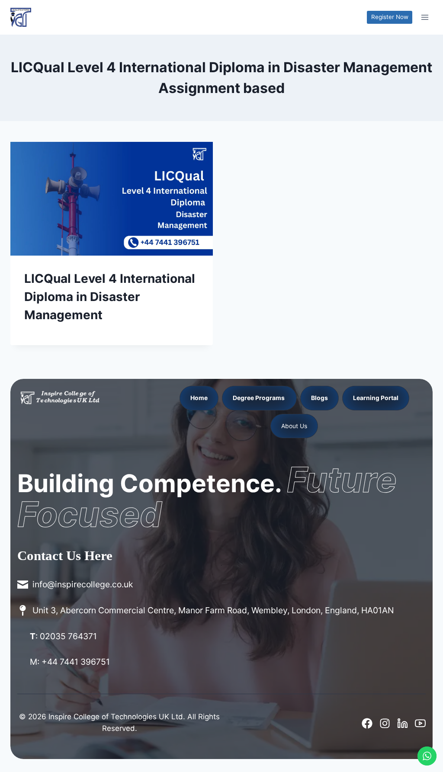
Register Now (389, 16)
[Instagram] (384, 723)
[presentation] (111, 199)
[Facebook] (367, 723)
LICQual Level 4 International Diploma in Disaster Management (109, 296)
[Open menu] (425, 17)
